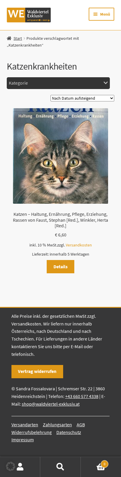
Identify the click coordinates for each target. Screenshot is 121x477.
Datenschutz (68, 432)
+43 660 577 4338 (81, 396)
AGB (81, 424)
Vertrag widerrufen (37, 371)
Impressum (22, 440)
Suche (60, 467)
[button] (10, 466)
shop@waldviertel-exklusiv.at (51, 404)
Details (60, 266)
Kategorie (18, 83)
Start (18, 38)
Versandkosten (79, 245)
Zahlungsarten (57, 424)
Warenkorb (93, 462)
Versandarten (24, 424)
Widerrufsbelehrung (31, 432)
